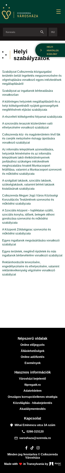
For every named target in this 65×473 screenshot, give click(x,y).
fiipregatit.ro (32, 384)
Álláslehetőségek (32, 350)
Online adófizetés (32, 356)
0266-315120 (32, 431)
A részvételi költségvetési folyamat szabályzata (32, 116)
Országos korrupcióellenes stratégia (32, 396)
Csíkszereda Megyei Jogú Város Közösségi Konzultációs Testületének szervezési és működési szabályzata (30, 199)
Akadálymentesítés (33, 408)
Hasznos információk (32, 372)
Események (33, 363)
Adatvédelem (32, 390)
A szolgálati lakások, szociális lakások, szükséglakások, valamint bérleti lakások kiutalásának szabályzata (28, 184)
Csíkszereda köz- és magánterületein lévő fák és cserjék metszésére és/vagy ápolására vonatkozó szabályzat (31, 138)
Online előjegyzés (32, 344)
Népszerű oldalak (32, 338)
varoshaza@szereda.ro (32, 438)
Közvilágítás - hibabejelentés (32, 402)
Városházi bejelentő (32, 378)
